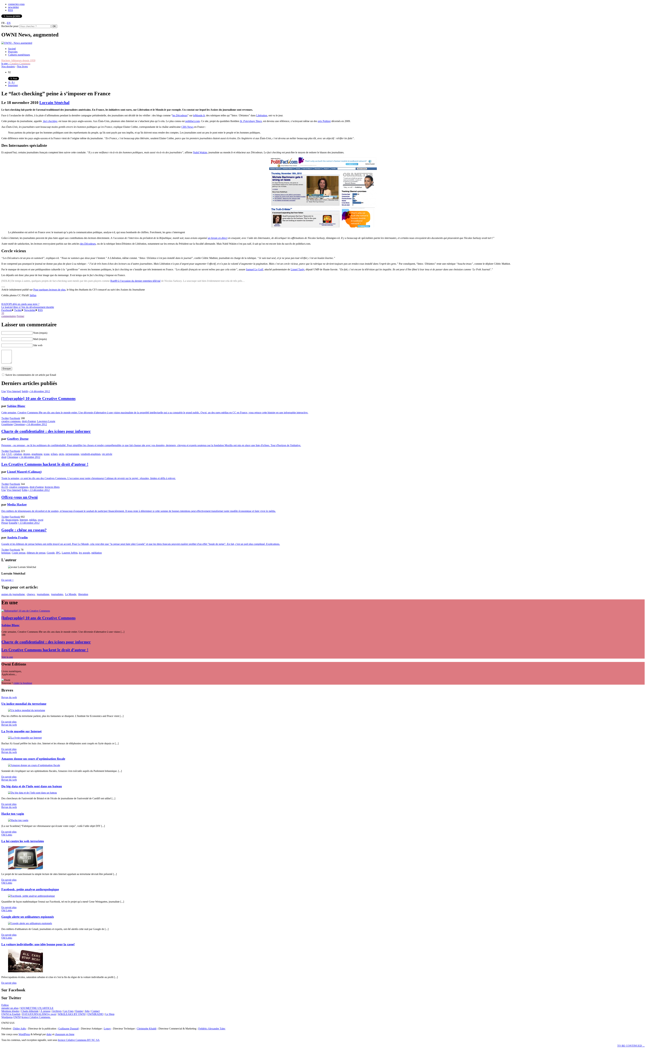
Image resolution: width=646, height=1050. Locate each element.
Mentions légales (10, 1011)
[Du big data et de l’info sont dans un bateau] (32, 792)
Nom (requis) (40, 332)
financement (11, 519)
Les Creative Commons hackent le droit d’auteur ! (44, 464)
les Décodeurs (179, 115)
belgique (5, 552)
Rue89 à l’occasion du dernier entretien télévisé (135, 280)
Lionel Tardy (297, 269)
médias (33, 519)
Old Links (6, 834)
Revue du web (9, 697)
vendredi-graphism (90, 454)
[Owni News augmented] (16, 43)
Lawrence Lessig (46, 421)
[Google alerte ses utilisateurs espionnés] (30, 923)
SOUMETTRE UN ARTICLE (36, 1008)
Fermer (20, 316)
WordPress (24, 1034)
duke (49, 1034)
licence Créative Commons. (36, 1017)
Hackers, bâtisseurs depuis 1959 (18, 60)
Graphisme (7, 424)
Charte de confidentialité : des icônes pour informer (46, 431)
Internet (24, 519)
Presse (4, 522)
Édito (25, 490)
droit (3, 457)
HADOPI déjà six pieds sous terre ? (20, 304)
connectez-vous (16, 4)
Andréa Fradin (17, 537)
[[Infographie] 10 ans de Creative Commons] (25, 610)
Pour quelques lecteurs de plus (49, 289)
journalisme (43, 594)
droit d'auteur (29, 421)
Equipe (79, 1011)
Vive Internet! (14, 391)
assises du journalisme (13, 594)
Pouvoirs (12, 51)
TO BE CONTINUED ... (631, 1045)
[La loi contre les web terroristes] (25, 868)
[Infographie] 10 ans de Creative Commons (38, 398)
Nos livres (22, 66)
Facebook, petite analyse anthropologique (30, 889)
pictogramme (72, 454)
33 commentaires (8, 315)
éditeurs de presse (36, 552)
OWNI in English (10, 1014)
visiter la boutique (22, 683)
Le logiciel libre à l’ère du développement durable (27, 307)
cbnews (31, 594)
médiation (96, 552)
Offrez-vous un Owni (19, 497)
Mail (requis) (40, 339)
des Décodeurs (88, 243)
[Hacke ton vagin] (18, 820)
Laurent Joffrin (70, 552)
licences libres (52, 487)
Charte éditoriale (30, 1011)
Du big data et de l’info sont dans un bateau (31, 786)
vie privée (107, 454)
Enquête (13, 522)
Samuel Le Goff (254, 269)
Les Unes (68, 1011)
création (17, 454)
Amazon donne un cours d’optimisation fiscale (33, 758)
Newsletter (29, 310)
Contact (95, 1011)
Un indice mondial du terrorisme (23, 703)
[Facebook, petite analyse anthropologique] (31, 895)
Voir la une (7, 657)
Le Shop (109, 1014)
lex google (84, 552)
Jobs (87, 1011)
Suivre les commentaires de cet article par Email (30, 374)
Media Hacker (17, 504)
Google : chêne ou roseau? (24, 530)
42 (2, 519)
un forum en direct (217, 238)
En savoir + (7, 580)
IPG (58, 552)
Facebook (6, 310)
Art (3, 454)
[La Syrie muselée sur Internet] (25, 737)
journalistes (57, 594)
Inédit (25, 391)
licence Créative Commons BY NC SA (79, 1040)
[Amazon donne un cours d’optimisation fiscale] (34, 765)
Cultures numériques (19, 54)
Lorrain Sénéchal (54, 102)
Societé (12, 48)
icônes (54, 454)
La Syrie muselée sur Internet (21, 731)
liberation (83, 594)
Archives (57, 1011)
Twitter (18, 310)
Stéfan (33, 295)
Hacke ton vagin (12, 813)
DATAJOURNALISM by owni (39, 1014)
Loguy (107, 1028)
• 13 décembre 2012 (39, 490)
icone (46, 454)
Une (3, 391)
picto (61, 454)
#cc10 (4, 487)
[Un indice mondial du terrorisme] (26, 710)
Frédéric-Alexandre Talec (211, 1028)
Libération (261, 115)
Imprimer (13, 85)
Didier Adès (19, 1028)
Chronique (19, 424)
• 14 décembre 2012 (39, 391)
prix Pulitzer (324, 121)
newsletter (13, 7)
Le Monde (70, 594)
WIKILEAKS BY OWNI (71, 1014)
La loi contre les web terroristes (22, 841)
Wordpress (7, 1017)
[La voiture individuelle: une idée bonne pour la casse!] (25, 971)
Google (51, 552)
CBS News (187, 126)
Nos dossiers (8, 66)
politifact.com (192, 121)
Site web (37, 345)
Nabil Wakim (200, 152)
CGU (9, 454)
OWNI (17, 1017)
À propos (45, 1011)
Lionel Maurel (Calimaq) (24, 471)
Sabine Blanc (16, 406)
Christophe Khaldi (146, 1028)
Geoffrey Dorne (17, 439)
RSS (10, 10)
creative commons (11, 421)
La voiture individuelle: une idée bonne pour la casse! (38, 944)
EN (9, 23)
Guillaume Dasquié (68, 1028)
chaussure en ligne (64, 1034)
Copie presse (18, 552)
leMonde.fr (199, 115)
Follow (5, 1005)
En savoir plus (8, 721)
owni (40, 519)
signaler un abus (10, 1008)
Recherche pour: (10, 26)
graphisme (36, 454)
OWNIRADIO (95, 1014)
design (26, 454)
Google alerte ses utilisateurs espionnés (27, 917)
